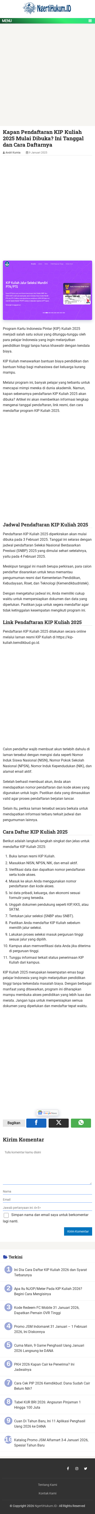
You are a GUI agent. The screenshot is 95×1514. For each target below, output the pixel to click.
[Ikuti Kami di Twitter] (85, 1468)
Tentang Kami (47, 1485)
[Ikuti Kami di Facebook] (68, 1468)
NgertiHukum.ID (46, 1506)
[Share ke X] (59, 1123)
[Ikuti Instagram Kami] (76, 1468)
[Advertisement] (47, 77)
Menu (7, 21)
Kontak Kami (47, 1493)
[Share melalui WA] (81, 1123)
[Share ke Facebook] (36, 1123)
